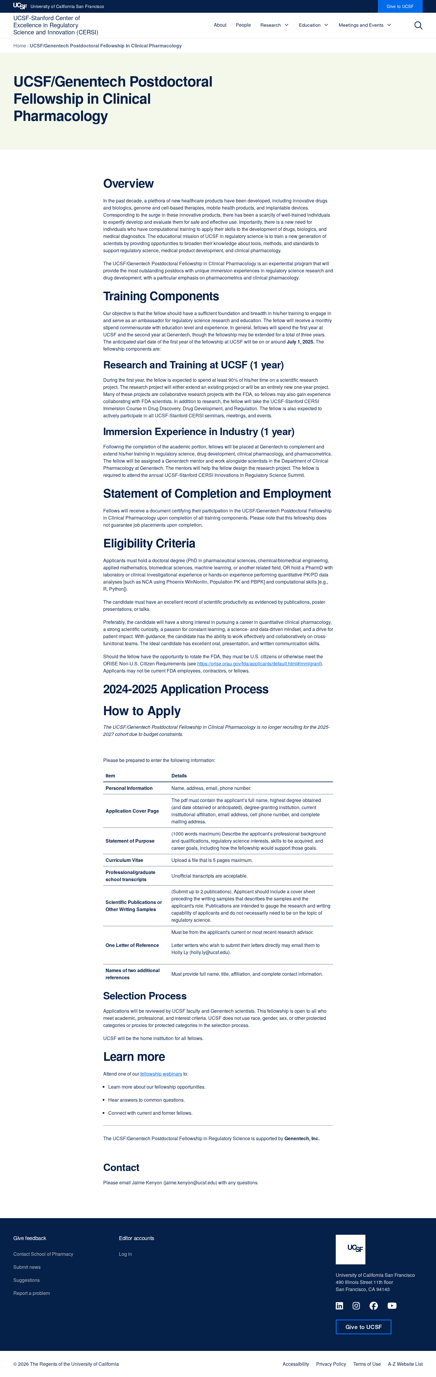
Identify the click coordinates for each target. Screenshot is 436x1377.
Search (420, 25)
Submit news (27, 1266)
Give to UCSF (405, 8)
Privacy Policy (331, 1364)
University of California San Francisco (67, 8)
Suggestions (26, 1280)
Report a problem (31, 1293)
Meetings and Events (361, 25)
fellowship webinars (161, 1073)
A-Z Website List (405, 1364)
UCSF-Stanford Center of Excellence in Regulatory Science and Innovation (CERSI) (55, 24)
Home (19, 45)
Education (310, 25)
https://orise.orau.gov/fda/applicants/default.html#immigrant (258, 663)
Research (270, 25)
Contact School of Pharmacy (43, 1253)
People (243, 24)
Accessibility (296, 1364)
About (220, 24)
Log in (125, 1253)
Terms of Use (367, 1364)
